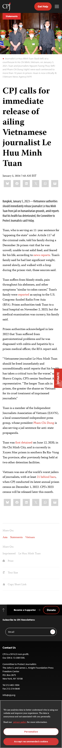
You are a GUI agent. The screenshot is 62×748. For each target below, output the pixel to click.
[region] (31, 724)
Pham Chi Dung (43, 423)
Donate (51, 610)
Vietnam (30, 537)
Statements (12, 16)
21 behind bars (46, 477)
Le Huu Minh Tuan (29, 554)
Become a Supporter (25, 609)
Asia (5, 537)
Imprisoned (9, 554)
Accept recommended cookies (31, 741)
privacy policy (20, 722)
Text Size (12, 573)
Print (10, 561)
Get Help (43, 6)
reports (45, 255)
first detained (23, 442)
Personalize (31, 731)
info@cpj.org (9, 695)
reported (23, 294)
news (36, 255)
